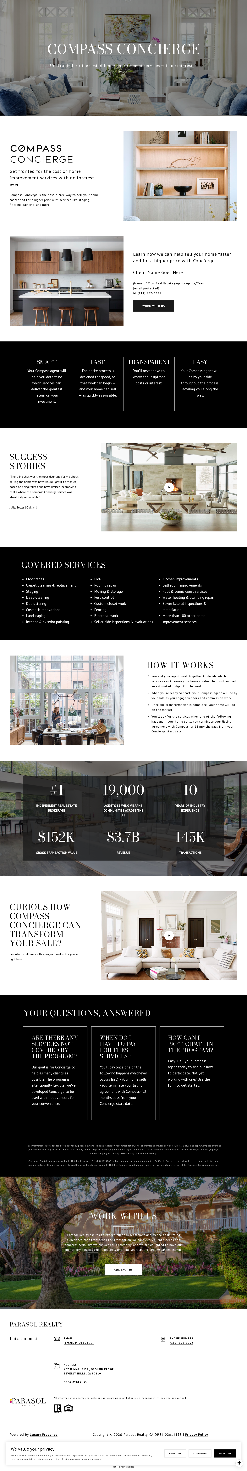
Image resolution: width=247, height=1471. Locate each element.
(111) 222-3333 (149, 293)
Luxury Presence (44, 1434)
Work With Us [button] (153, 306)
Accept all (225, 1453)
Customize (200, 1453)
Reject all (175, 1453)
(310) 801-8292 (181, 1343)
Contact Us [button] (123, 1270)
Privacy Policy (196, 1434)
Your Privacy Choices (123, 1466)
